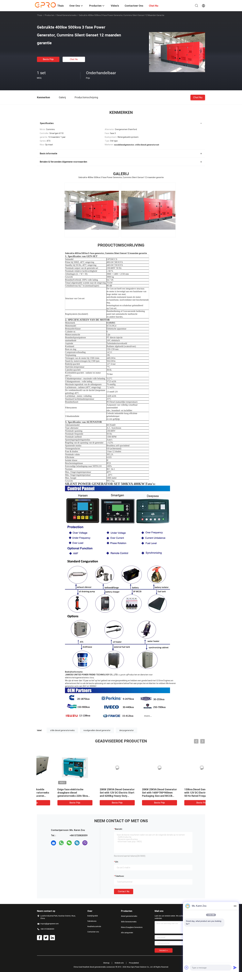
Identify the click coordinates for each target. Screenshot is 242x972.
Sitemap (106, 963)
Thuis (39, 15)
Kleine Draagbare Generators (132, 927)
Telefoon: (119, 876)
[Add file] (187, 967)
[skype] (77, 842)
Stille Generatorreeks (129, 922)
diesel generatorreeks (67, 15)
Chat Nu (74, 59)
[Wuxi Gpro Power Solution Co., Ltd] (45, 4)
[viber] (84, 842)
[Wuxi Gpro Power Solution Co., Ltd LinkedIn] (52, 937)
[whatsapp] (61, 842)
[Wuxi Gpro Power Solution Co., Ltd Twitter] (45, 937)
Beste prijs (48, 59)
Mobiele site (119, 963)
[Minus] (235, 906)
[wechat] (69, 842)
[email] (53, 842)
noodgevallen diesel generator (96, 730)
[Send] (235, 967)
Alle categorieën (127, 933)
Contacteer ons (93, 932)
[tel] (92, 842)
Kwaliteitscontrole (94, 926)
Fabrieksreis (91, 921)
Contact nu (123, 891)
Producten (49, 15)
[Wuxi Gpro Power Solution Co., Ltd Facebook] (39, 937)
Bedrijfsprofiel (92, 916)
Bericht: (119, 829)
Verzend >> (163, 950)
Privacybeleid (134, 963)
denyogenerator (126, 730)
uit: (116, 862)
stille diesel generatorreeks (62, 730)
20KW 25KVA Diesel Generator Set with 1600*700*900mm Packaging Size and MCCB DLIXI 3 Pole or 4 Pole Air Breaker (142, 796)
